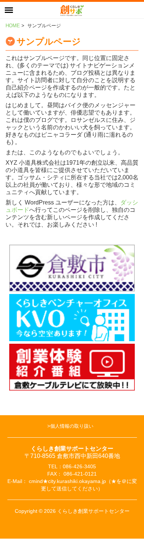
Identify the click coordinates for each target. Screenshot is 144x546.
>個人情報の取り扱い (70, 426)
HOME (13, 25)
